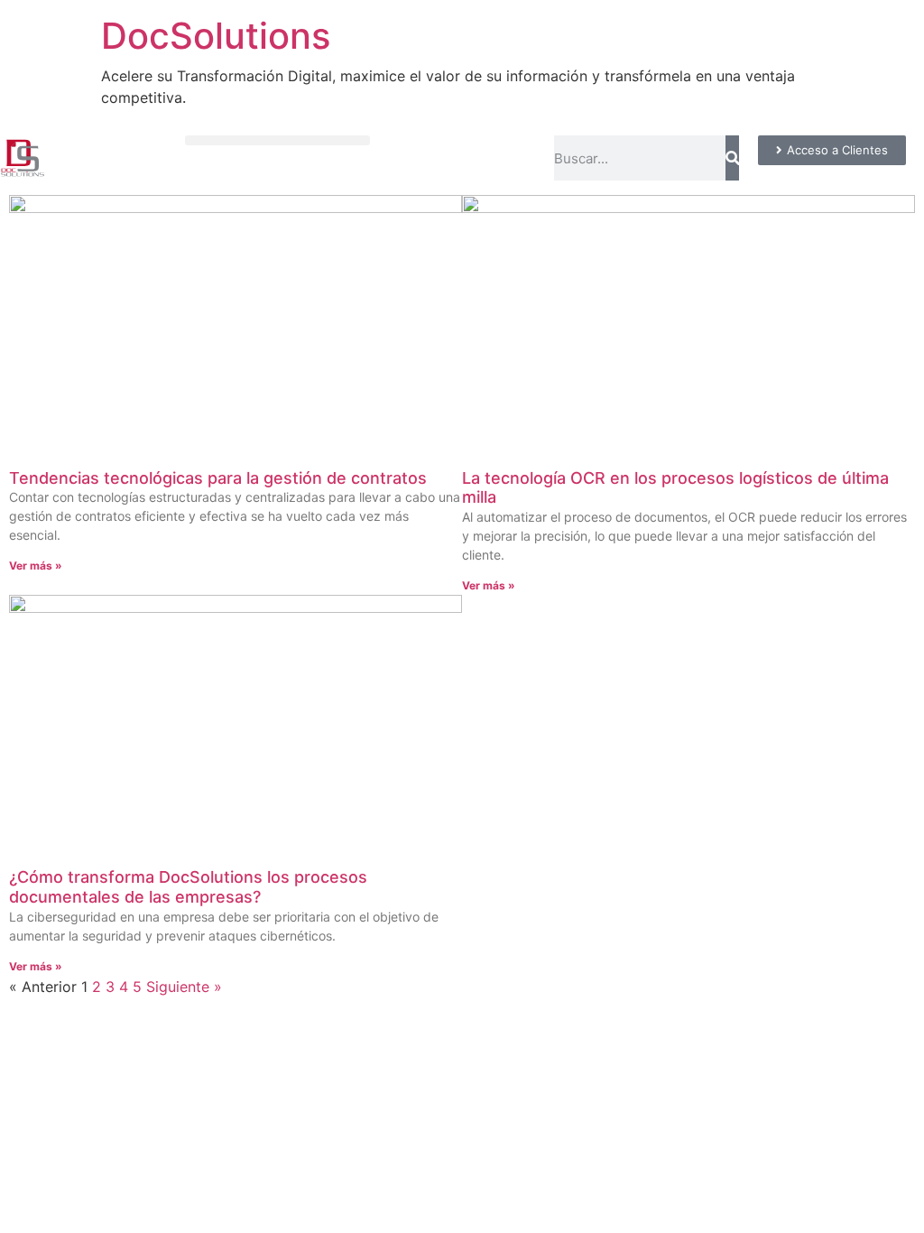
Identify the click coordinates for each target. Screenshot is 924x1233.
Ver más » (35, 565)
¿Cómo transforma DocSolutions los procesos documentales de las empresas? (188, 886)
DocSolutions (215, 36)
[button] (277, 140)
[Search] (732, 158)
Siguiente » (184, 987)
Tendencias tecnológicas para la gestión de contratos (218, 477)
